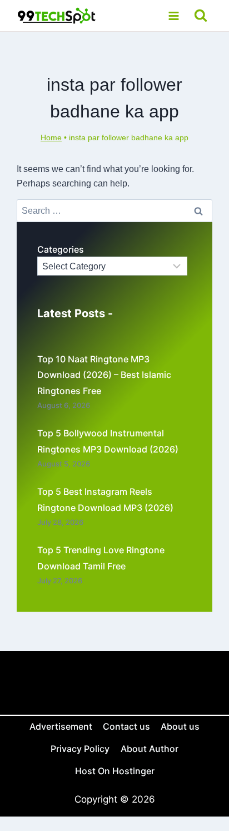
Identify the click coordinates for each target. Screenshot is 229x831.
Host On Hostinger (115, 770)
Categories (60, 249)
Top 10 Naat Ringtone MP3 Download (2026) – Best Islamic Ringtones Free (104, 375)
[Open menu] (173, 15)
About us (180, 726)
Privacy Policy (80, 748)
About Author (149, 748)
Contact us (126, 726)
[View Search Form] (201, 15)
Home (51, 138)
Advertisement (60, 726)
